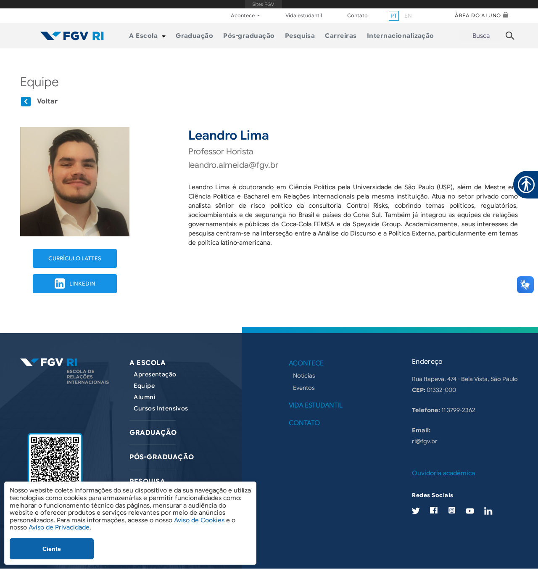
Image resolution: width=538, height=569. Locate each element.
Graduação (153, 433)
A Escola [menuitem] (143, 36)
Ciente (51, 548)
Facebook (434, 510)
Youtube (470, 511)
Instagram (452, 510)
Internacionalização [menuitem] (400, 36)
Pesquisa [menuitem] (300, 36)
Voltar (47, 101)
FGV (263, 4)
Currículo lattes (74, 258)
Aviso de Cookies (199, 520)
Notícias (304, 375)
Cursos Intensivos (161, 408)
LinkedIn (488, 511)
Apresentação (155, 374)
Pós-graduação (161, 457)
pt (393, 15)
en (408, 15)
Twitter (416, 511)
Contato (357, 16)
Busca (481, 36)
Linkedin (82, 283)
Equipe (144, 385)
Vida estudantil (303, 16)
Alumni (145, 397)
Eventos (304, 388)
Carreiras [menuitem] (340, 36)
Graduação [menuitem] (194, 36)
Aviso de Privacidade (59, 527)
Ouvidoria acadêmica (443, 473)
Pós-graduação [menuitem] (248, 36)
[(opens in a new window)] (55, 467)
